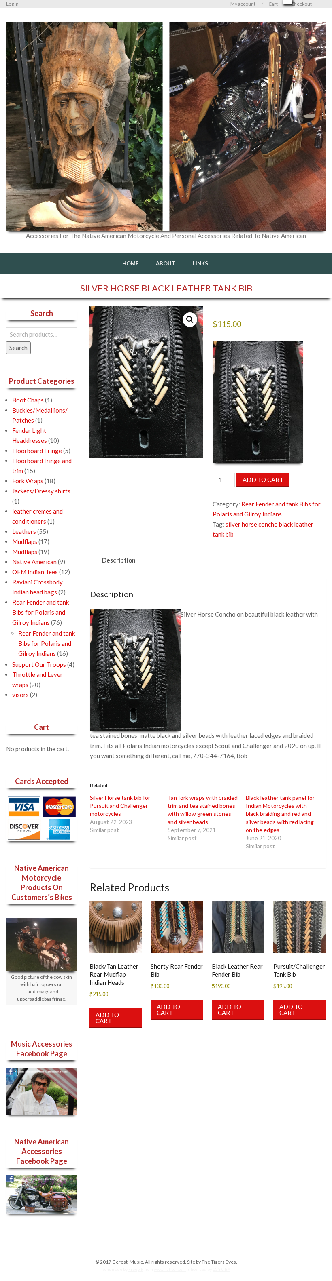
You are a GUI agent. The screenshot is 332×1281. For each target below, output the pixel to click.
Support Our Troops (39, 664)
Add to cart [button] (107, 1017)
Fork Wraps (27, 481)
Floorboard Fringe (37, 450)
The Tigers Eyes (219, 1262)
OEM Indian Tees (35, 571)
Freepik (135, 1269)
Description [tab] (119, 560)
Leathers (24, 531)
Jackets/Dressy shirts (41, 491)
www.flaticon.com (170, 1269)
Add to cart (263, 479)
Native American (34, 561)
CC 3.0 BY (221, 1269)
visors (20, 694)
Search (18, 347)
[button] (190, 319)
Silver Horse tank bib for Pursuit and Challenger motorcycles (120, 805)
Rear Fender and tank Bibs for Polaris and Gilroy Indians (40, 612)
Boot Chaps (28, 400)
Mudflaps (24, 541)
